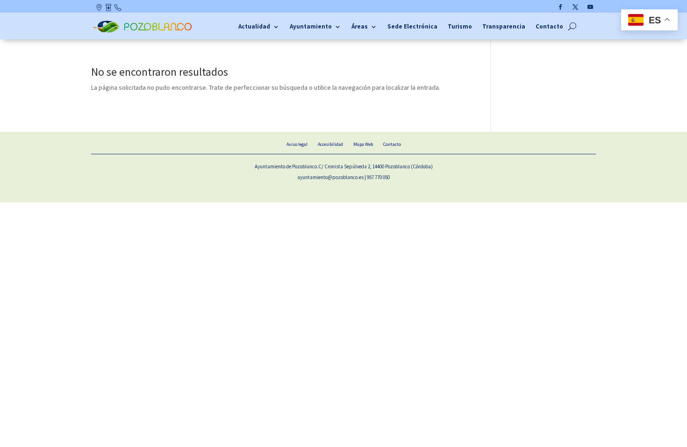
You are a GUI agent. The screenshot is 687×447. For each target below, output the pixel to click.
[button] (560, 7)
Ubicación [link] (99, 9)
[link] (143, 31)
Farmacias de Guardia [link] (109, 9)
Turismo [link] (460, 26)
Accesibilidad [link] (330, 144)
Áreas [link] (359, 26)
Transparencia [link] (503, 26)
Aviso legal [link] (297, 144)
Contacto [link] (118, 9)
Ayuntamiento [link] (311, 26)
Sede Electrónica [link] (412, 26)
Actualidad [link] (254, 26)
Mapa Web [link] (363, 144)
